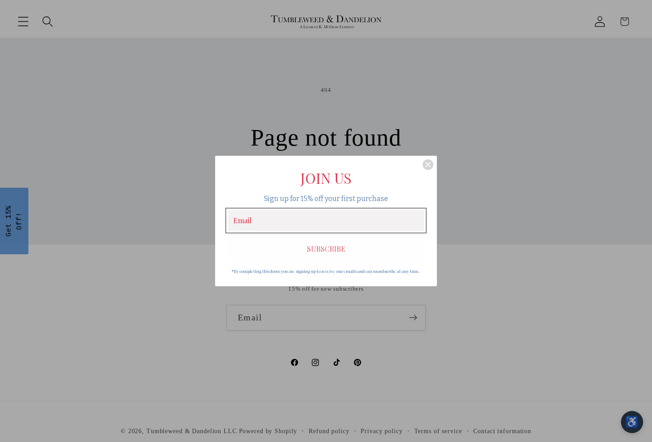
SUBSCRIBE (326, 248)
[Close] (428, 164)
